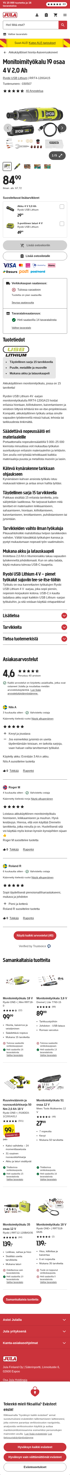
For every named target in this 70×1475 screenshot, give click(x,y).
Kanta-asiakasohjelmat (20, 1343)
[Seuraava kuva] (62, 128)
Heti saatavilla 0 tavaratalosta (48, 1279)
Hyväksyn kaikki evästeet (35, 1447)
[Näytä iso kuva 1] (35, 128)
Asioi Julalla (12, 1320)
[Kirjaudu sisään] (37, 15)
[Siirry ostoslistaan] (46, 15)
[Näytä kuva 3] (27, 166)
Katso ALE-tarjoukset (42, 42)
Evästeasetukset (35, 1467)
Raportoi (28, 770)
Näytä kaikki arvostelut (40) (35, 935)
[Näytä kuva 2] (17, 166)
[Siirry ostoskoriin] (55, 15)
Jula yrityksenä (14, 1331)
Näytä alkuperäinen (42, 718)
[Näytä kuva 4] (37, 166)
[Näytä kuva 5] (47, 166)
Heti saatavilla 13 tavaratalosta (48, 1052)
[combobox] (35, 25)
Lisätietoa (11, 615)
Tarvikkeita (12, 627)
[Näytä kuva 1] (7, 166)
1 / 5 (54, 155)
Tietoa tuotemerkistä (20, 639)
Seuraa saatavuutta (23, 302)
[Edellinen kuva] (8, 128)
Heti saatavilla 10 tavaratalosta (14, 1279)
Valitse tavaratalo (17, 34)
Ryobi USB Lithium (15, 78)
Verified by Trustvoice (32, 946)
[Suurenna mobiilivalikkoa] (65, 15)
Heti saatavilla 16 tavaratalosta (14, 1052)
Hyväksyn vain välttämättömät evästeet (35, 1457)
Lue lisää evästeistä (35, 1433)
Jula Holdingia (18, 1379)
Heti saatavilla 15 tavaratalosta (14, 1177)
